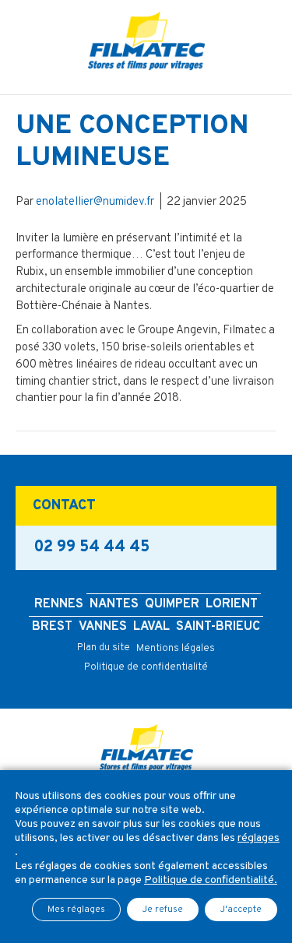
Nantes (114, 604)
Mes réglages (76, 909)
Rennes (58, 604)
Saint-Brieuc (218, 627)
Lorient (232, 604)
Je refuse (162, 909)
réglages (258, 838)
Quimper (172, 604)
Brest (52, 627)
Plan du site (103, 648)
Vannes (103, 627)
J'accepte (241, 909)
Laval (151, 627)
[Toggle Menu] (146, 83)
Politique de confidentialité (146, 667)
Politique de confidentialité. (210, 880)
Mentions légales (175, 648)
